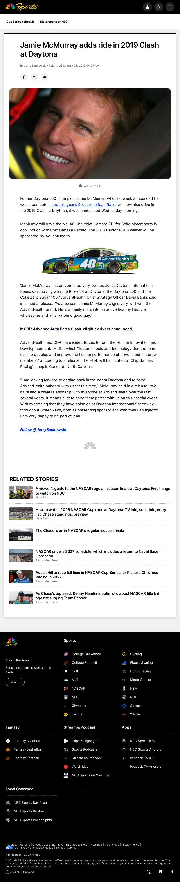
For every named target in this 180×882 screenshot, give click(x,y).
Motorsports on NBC (54, 21)
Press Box (96, 844)
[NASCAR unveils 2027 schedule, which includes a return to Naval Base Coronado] (21, 555)
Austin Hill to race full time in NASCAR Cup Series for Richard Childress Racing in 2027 (97, 574)
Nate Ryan (42, 497)
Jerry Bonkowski (35, 65)
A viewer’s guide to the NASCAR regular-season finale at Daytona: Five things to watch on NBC (103, 490)
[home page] (22, 6)
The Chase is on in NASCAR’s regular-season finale (80, 530)
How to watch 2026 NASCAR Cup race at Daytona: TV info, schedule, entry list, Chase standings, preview (101, 511)
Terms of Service (66, 847)
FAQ (60, 844)
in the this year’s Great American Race (82, 204)
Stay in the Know (17, 660)
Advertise (12, 844)
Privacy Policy (130, 844)
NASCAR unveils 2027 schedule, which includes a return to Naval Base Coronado (97, 553)
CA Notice (46, 847)
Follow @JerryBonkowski (43, 429)
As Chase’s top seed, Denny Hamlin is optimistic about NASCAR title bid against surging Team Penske (97, 595)
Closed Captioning (43, 844)
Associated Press (47, 560)
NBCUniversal (30, 854)
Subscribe (15, 682)
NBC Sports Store (76, 844)
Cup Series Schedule (21, 21)
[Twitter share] (34, 77)
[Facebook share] (24, 77)
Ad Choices (112, 844)
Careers (25, 844)
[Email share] (44, 77)
